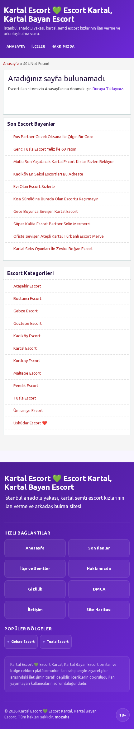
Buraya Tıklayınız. (108, 88)
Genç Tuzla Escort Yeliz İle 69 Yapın (44, 149)
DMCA (99, 589)
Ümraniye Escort (28, 410)
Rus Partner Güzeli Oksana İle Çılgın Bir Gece (53, 136)
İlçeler (38, 46)
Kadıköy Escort (27, 336)
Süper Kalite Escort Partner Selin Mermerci (51, 224)
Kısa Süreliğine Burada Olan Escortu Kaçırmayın (55, 199)
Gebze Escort (25, 311)
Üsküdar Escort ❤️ (30, 423)
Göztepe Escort (27, 323)
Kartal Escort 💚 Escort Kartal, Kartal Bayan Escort (58, 14)
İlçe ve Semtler (35, 568)
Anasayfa (16, 46)
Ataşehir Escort (27, 286)
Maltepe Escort (27, 373)
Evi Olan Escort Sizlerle (34, 186)
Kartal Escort (25, 348)
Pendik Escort (25, 385)
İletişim (35, 609)
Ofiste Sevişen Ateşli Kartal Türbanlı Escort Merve (58, 236)
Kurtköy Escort (26, 360)
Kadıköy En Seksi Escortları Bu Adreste (48, 174)
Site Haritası (99, 609)
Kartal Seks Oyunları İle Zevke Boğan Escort (53, 248)
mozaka (62, 717)
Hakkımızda (62, 46)
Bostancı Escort (27, 298)
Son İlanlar (99, 548)
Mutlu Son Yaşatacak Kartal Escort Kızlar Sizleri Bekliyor (63, 161)
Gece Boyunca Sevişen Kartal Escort (45, 211)
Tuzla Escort (24, 398)
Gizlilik (35, 589)
